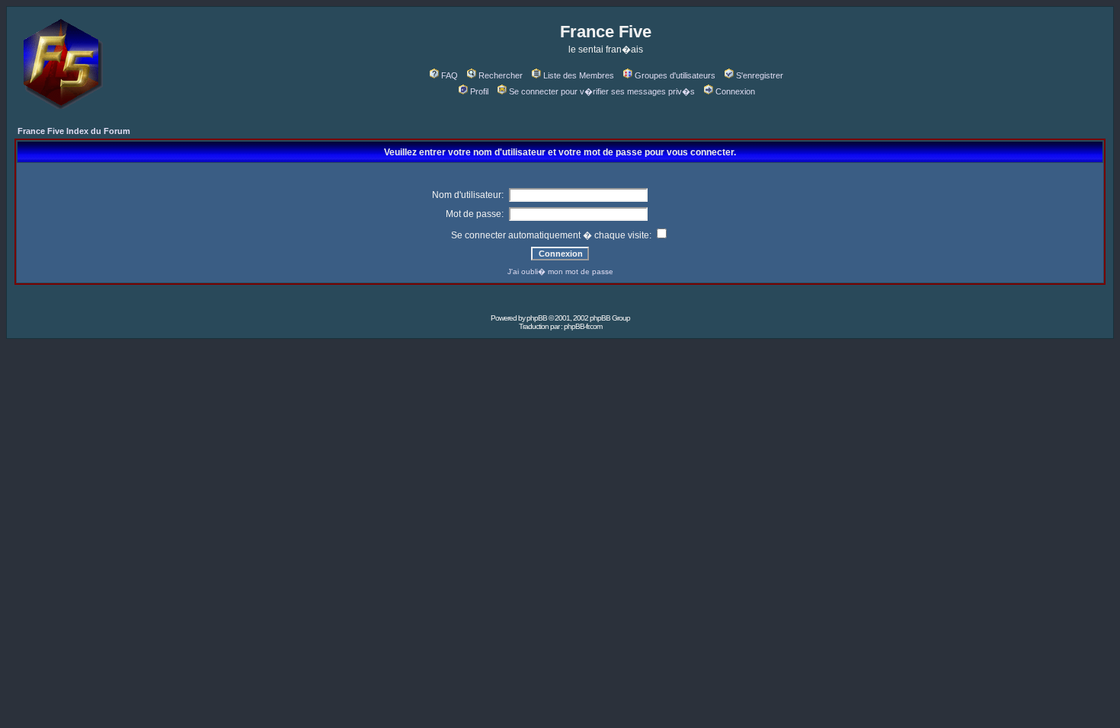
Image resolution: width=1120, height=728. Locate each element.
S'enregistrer (759, 75)
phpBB (536, 318)
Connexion (735, 91)
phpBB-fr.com (583, 326)
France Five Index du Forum (74, 131)
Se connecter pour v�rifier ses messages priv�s (602, 91)
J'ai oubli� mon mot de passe (560, 271)
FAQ (449, 75)
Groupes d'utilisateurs (675, 75)
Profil (479, 91)
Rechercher (500, 75)
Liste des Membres (578, 75)
